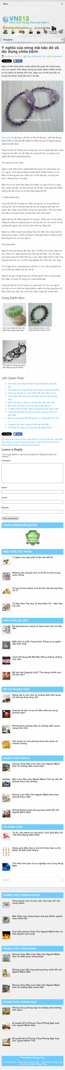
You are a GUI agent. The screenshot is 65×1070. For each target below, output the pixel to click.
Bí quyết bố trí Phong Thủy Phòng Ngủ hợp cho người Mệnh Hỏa (35, 1024)
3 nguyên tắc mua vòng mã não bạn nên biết (28, 424)
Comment (6, 461)
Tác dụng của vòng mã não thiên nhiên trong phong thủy (33, 390)
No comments (56, 56)
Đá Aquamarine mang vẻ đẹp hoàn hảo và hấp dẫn (37, 627)
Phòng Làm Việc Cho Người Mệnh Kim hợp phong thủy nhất (35, 795)
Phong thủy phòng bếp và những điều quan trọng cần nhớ (36, 726)
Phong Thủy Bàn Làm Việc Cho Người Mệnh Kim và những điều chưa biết (36, 765)
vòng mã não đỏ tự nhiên (24, 442)
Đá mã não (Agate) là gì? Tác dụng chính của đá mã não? (36, 673)
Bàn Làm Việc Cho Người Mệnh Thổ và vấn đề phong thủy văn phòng (37, 780)
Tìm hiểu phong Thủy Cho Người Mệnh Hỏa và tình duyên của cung (37, 932)
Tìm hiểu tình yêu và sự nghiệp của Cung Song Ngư (37, 864)
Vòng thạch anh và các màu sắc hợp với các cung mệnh (36, 902)
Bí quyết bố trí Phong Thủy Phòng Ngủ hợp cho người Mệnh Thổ (35, 1039)
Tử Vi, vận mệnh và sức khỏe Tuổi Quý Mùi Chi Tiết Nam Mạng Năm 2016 (37, 833)
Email (5, 498)
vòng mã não (32, 439)
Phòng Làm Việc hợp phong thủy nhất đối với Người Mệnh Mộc (37, 970)
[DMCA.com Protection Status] (32, 545)
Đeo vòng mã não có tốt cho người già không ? (29, 405)
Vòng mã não (8, 137)
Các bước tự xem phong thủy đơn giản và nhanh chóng (35, 742)
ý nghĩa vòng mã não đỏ (29, 445)
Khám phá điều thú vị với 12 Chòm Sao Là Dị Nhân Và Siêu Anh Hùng (36, 849)
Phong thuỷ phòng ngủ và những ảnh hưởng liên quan (36, 1008)
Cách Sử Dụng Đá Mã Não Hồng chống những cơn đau (37, 658)
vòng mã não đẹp (46, 439)
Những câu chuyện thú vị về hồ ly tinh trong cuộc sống (36, 573)
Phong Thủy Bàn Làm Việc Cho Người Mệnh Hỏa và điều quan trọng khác (36, 955)
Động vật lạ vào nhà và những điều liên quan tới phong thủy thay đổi (36, 696)
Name (5, 487)
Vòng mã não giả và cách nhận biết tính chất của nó (32, 393)
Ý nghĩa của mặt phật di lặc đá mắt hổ (32, 557)
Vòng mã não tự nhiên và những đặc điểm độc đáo (31, 402)
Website (5, 508)
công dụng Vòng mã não (15, 439)
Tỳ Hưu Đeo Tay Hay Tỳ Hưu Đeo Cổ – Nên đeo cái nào (37, 604)
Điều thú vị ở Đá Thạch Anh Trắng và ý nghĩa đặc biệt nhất (36, 642)
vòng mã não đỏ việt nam (47, 442)
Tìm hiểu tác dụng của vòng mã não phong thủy (30, 427)
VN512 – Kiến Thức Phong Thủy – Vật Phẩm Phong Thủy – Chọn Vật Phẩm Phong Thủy (36, 1063)
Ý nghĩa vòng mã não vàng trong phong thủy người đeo (33, 409)
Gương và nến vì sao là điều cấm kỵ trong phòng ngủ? (35, 711)
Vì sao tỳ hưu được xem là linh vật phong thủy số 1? (37, 589)
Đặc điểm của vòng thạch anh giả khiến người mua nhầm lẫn (37, 917)
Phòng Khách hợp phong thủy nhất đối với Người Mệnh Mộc (35, 811)
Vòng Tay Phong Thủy (36, 56)
